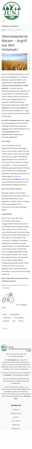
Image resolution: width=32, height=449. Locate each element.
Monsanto (6, 321)
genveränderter (19, 318)
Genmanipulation (15, 314)
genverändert (7, 318)
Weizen (21, 321)
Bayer (5, 314)
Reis (14, 321)
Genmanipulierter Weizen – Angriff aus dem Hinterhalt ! (15, 43)
